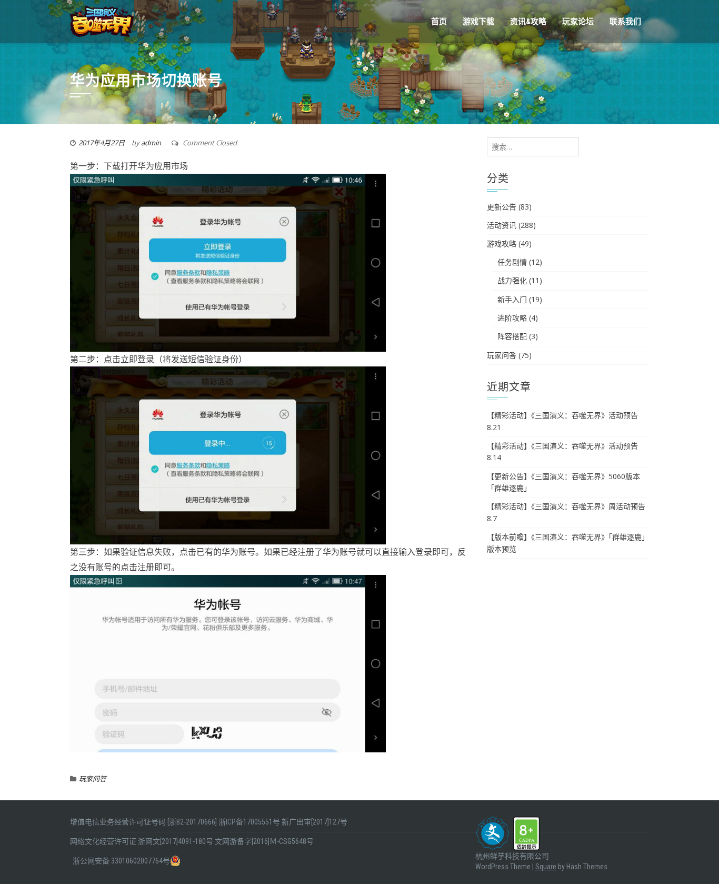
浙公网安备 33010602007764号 (121, 861)
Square (545, 866)
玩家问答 (92, 778)
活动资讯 (501, 225)
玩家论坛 (578, 21)
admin (151, 142)
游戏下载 (478, 21)
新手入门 (512, 299)
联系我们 (625, 21)
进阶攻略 (512, 318)
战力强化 (512, 280)
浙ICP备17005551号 (249, 822)
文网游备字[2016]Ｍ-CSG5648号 (264, 841)
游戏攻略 (501, 244)
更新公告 (501, 207)
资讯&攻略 (528, 21)
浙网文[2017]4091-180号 (175, 841)
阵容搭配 (512, 336)
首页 (439, 21)
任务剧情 (512, 262)
